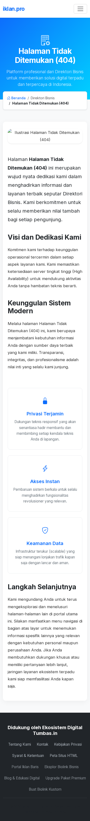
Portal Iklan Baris (25, 767)
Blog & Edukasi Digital (22, 778)
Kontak (42, 744)
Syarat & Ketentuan (28, 755)
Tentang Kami (19, 744)
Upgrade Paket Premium (65, 778)
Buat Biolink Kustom (45, 789)
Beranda (18, 98)
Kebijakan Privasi (68, 744)
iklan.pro (14, 9)
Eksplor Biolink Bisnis (61, 767)
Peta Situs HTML (64, 755)
